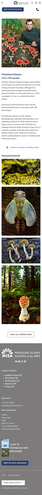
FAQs (4, 420)
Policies (5, 415)
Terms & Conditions (14, 475)
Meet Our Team (8, 423)
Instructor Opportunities (11, 429)
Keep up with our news (13, 9)
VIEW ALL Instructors (21, 334)
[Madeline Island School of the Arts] (21, 2)
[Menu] (2, 3)
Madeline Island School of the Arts (17, 488)
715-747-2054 (8, 403)
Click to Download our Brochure (19, 448)
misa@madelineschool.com (12, 405)
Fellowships (6, 417)
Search (4, 475)
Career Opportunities (10, 426)
